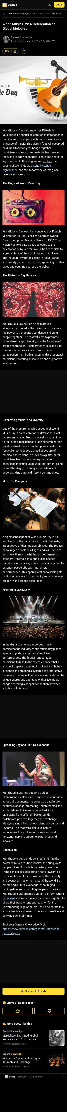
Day (33, 165)
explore (47, 161)
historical (45, 165)
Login (59, 4)
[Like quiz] (17, 1011)
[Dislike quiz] (49, 1011)
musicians (8, 898)
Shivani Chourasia (21, 37)
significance (10, 170)
